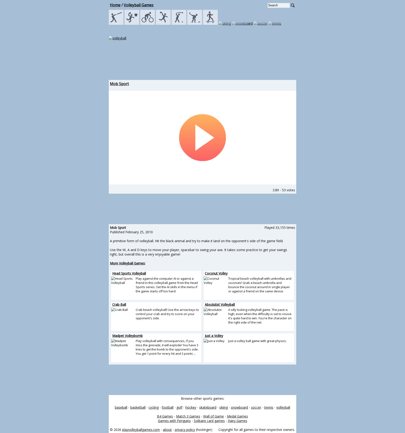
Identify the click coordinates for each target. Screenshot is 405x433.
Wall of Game (213, 416)
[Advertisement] (202, 64)
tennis (268, 407)
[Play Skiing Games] (225, 23)
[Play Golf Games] (179, 23)
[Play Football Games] (163, 23)
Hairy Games (237, 420)
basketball (138, 407)
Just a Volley (214, 335)
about (167, 429)
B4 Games (165, 416)
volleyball (283, 407)
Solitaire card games (209, 420)
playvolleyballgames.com (141, 429)
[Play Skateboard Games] (210, 23)
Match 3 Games (188, 416)
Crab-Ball (119, 304)
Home (115, 5)
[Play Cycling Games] (147, 23)
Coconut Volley (216, 273)
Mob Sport (119, 83)
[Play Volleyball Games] (117, 38)
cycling (154, 407)
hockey (190, 407)
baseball (121, 407)
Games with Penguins (174, 420)
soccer (256, 407)
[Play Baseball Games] (116, 23)
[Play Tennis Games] (274, 23)
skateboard (207, 407)
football (167, 407)
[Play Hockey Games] (194, 23)
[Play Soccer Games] (260, 23)
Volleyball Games (139, 5)
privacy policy (185, 429)
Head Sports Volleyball (129, 273)
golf (179, 407)
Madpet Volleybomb (127, 335)
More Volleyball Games (127, 263)
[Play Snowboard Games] (242, 23)
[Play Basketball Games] (131, 23)
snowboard (239, 407)
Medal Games (237, 416)
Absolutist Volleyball (220, 304)
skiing (223, 407)
